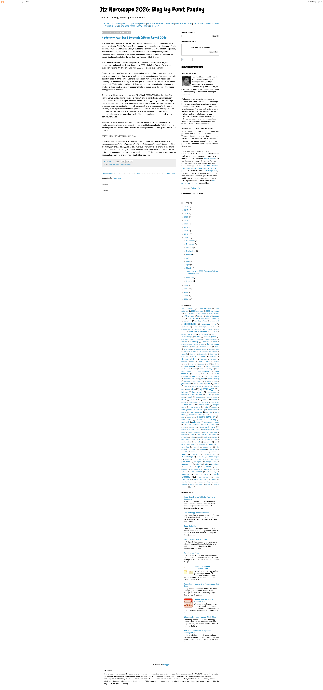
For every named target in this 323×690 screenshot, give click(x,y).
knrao (188, 389)
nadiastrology (211, 419)
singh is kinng (201, 457)
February (190, 278)
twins (215, 469)
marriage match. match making (193, 410)
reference (212, 444)
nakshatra (196, 422)
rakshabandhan (186, 442)
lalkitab (206, 400)
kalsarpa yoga (208, 386)
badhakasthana (186, 329)
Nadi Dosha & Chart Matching (195, 539)
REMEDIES (169, 24)
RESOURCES (180, 24)
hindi (207, 366)
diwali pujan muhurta (200, 349)
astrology (187, 321)
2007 (186, 289)
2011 (186, 231)
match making (212, 409)
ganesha (216, 361)
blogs (183, 334)
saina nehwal (213, 449)
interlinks (187, 381)
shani (214, 452)
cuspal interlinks (199, 344)
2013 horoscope (189, 313)
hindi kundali (215, 366)
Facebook (201, 188)
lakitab (183, 400)
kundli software (212, 397)
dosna (217, 349)
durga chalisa (203, 354)
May (188, 261)
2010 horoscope (197, 311)
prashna (206, 437)
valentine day (211, 472)
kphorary (184, 392)
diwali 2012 (187, 349)
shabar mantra (204, 452)
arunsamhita (205, 318)
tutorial (206, 469)
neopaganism (193, 427)
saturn (193, 452)
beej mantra (208, 329)
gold (208, 364)
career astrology (186, 336)
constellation (205, 341)
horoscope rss (189, 379)
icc (198, 379)
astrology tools (214, 321)
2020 (186, 207)
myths (183, 420)
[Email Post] (117, 161)
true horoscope (195, 469)
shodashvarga (187, 457)
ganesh (192, 361)
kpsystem (196, 392)
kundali (208, 395)
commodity (194, 342)
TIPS (190, 24)
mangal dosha (203, 405)
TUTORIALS (198, 24)
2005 (186, 296)
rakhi (215, 439)
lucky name (204, 402)
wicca (192, 484)
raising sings (205, 439)
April (188, 265)
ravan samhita (191, 444)
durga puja (184, 356)
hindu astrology (206, 369)
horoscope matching (211, 376)
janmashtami (186, 384)
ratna (183, 444)
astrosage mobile (209, 324)
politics (193, 437)
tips (198, 466)
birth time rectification (198, 332)
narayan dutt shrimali (211, 422)
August (189, 254)
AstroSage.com (211, 171)
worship (216, 484)
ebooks (203, 356)
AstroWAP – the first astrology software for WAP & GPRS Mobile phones (199, 168)
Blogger (166, 665)
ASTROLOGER (143, 26)
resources (207, 447)
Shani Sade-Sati (190, 526)
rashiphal (207, 442)
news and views (207, 427)
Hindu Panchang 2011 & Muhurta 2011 (203, 600)
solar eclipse (214, 457)
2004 (186, 299)
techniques (215, 464)
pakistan (205, 432)
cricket (215, 341)
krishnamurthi (212, 392)
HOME (106, 24)
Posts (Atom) (118, 178)
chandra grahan (210, 337)
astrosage (190, 323)
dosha (211, 349)
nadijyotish (185, 422)
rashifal (197, 442)
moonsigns (202, 414)
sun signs (197, 462)
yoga (191, 487)
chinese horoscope (211, 339)
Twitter (193, 188)
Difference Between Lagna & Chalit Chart (200, 617)
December (190, 241)
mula (182, 417)
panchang (184, 434)
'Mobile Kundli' (209, 158)
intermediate (197, 381)
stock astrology (200, 459)
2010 (186, 234)
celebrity (197, 337)
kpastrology (207, 389)
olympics (195, 429)
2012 (186, 227)
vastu (197, 474)
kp (193, 389)
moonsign (192, 414)
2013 (186, 224)
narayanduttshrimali (209, 424)
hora (210, 374)
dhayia (193, 346)
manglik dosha (194, 407)
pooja (199, 437)
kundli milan (200, 397)
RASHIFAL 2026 (111, 26)
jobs (195, 383)
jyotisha (216, 384)
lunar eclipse (189, 405)
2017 (186, 210)
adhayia (208, 316)
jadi (215, 381)
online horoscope (207, 429)
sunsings (207, 462)
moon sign (208, 412)
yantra (186, 487)
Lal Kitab (194, 183)
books (213, 334)
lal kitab (193, 399)
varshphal (185, 474)
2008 (186, 285)
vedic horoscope (203, 477)
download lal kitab (190, 351)
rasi (216, 442)
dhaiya (186, 346)
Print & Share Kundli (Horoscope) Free (202, 567)
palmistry (214, 432)
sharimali (195, 454)
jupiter (201, 383)
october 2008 (185, 429)
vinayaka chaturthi (187, 482)
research (196, 447)
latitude (214, 399)
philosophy (184, 437)
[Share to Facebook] (129, 161)
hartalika (199, 366)
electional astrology (188, 359)
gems (185, 364)
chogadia (184, 341)
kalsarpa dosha (196, 386)
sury (215, 462)
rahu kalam (185, 439)
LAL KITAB (126, 24)
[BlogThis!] (124, 161)
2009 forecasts (114, 165)
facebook (204, 359)
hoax (204, 374)
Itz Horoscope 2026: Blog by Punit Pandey (152, 9)
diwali (217, 347)
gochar (201, 364)
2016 (186, 213)
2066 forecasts (125, 165)
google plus (215, 364)
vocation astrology (203, 482)
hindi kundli (187, 369)
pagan (190, 432)
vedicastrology (200, 479)
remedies (185, 447)
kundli (190, 397)
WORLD (135, 24)
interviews (208, 381)
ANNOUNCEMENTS (155, 24)
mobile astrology (196, 412)
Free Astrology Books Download (196, 513)
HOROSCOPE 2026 (127, 26)
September (191, 251)
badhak (213, 327)
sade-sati (192, 449)
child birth (184, 339)
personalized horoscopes (207, 435)
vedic (206, 474)
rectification (202, 444)
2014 (186, 220)
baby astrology (200, 327)
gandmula (184, 361)
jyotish (207, 384)
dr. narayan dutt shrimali (208, 351)
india (203, 379)
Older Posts (170, 174)
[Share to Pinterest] (131, 161)
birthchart (214, 332)
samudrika (184, 452)
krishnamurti (185, 394)
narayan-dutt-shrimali (191, 424)
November (190, 244)
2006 (186, 292)
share (183, 454)
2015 (186, 217)
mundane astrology (206, 417)
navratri (183, 427)
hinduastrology (195, 374)
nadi (190, 420)
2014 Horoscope (214, 313)
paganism (197, 432)
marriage (214, 407)
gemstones (193, 364)
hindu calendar (202, 371)
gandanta (213, 359)
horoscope (196, 376)
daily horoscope (213, 344)
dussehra (194, 356)
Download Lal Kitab (191, 553)
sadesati (202, 449)
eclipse (213, 356)
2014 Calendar (201, 313)
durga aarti (193, 354)
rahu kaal (214, 437)
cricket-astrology (186, 344)
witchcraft (199, 484)
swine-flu (198, 464)
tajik (206, 464)
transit (208, 467)
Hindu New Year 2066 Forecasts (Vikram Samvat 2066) (134, 37)
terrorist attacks (189, 467)
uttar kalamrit (196, 472)
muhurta (212, 414)
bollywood (192, 334)
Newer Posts (107, 174)
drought (184, 354)
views (213, 479)
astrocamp (215, 318)
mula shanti (190, 417)
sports (187, 459)
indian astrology (213, 379)
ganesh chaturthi (204, 361)
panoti (192, 434)
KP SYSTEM (116, 24)
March (189, 268)
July (188, 258)
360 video (200, 316)
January (189, 281)
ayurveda (184, 327)
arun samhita (193, 318)
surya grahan (186, 464)
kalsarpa (186, 386)
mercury (184, 412)
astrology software (201, 321)
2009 (186, 238)
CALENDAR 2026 (212, 24)
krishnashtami (197, 395)
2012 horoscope (212, 311)
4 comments (108, 161)
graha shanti (189, 366)
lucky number (215, 402)
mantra (205, 407)
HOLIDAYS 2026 (157, 26)
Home (139, 174)
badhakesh (197, 329)
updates (183, 472)
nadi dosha (199, 419)
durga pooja (213, 354)
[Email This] (122, 161)
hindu (195, 369)
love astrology (194, 402)
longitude (184, 402)
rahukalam (195, 439)
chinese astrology (196, 339)
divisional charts (204, 347)
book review (203, 334)
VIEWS (143, 24)
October (189, 248)
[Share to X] (126, 161)
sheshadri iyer (210, 454)
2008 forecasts (187, 308)
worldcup (208, 484)
